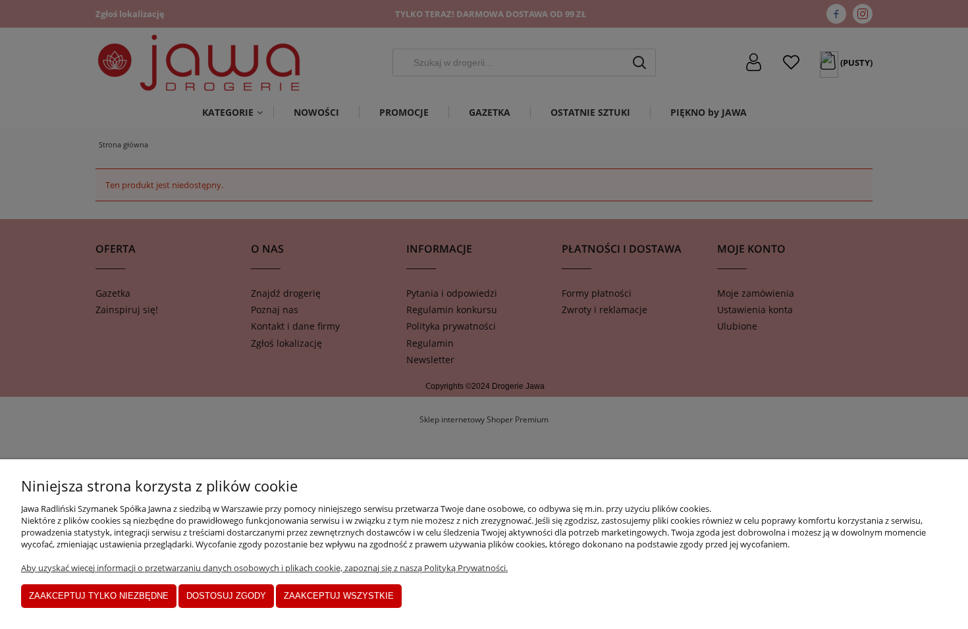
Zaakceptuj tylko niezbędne (99, 596)
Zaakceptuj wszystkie (339, 596)
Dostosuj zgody (226, 596)
